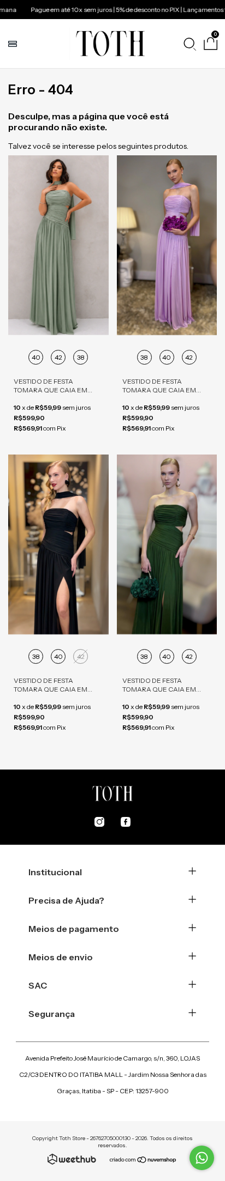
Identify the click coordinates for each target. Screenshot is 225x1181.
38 (81, 357)
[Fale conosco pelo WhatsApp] (202, 1158)
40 (36, 357)
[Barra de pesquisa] (189, 44)
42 (58, 357)
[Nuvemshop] (143, 1161)
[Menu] (14, 43)
